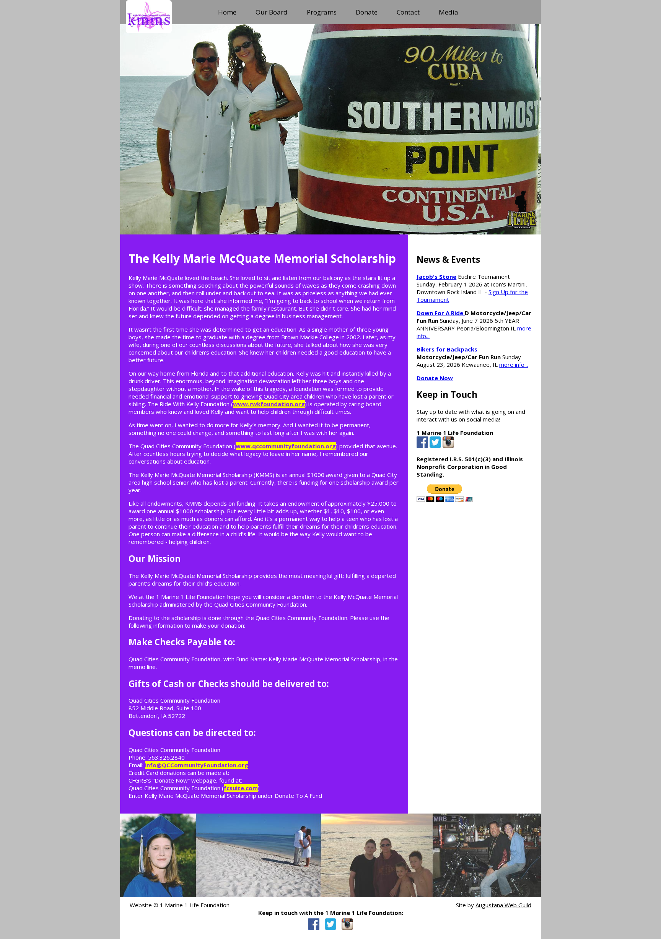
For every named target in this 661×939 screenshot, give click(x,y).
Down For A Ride (441, 313)
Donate (367, 12)
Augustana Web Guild (503, 905)
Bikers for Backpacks (447, 349)
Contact (408, 12)
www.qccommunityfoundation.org (286, 446)
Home (227, 12)
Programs (322, 12)
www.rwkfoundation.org (269, 404)
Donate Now (435, 378)
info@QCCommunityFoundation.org (196, 765)
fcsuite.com (241, 788)
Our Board (272, 12)
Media (448, 12)
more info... (513, 364)
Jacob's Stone (436, 276)
